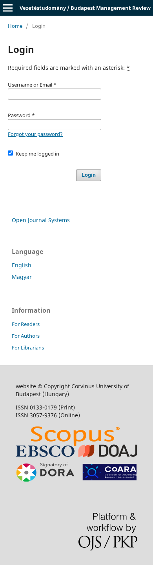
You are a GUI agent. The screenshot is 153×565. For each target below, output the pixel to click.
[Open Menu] (8, 8)
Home (15, 25)
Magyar (22, 277)
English (21, 265)
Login (89, 175)
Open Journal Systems (41, 220)
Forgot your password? (35, 134)
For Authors (26, 335)
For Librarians (28, 347)
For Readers (26, 324)
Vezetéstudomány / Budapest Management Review (85, 7)
